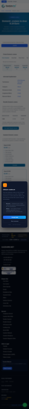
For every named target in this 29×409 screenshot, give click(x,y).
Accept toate (15, 217)
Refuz (9, 224)
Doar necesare (14, 221)
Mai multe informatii (17, 224)
